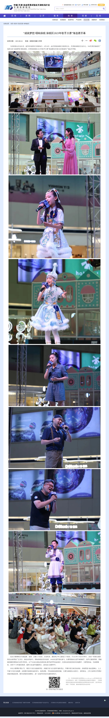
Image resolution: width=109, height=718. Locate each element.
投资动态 (55, 19)
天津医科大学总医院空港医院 (58, 702)
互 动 (98, 16)
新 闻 (28, 16)
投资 (15, 23)
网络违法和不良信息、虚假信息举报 (81, 713)
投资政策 (63, 19)
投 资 (70, 16)
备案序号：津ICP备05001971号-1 (27, 713)
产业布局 (78, 19)
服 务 (56, 16)
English (79, 4)
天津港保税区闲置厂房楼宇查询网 (21, 702)
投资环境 (71, 19)
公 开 (42, 16)
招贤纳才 (94, 19)
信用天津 (77, 702)
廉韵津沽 (70, 702)
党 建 (84, 16)
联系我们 (102, 19)
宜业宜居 (86, 19)
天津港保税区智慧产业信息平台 (40, 702)
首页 (12, 23)
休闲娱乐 (26, 23)
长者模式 (101, 5)
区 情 (13, 16)
